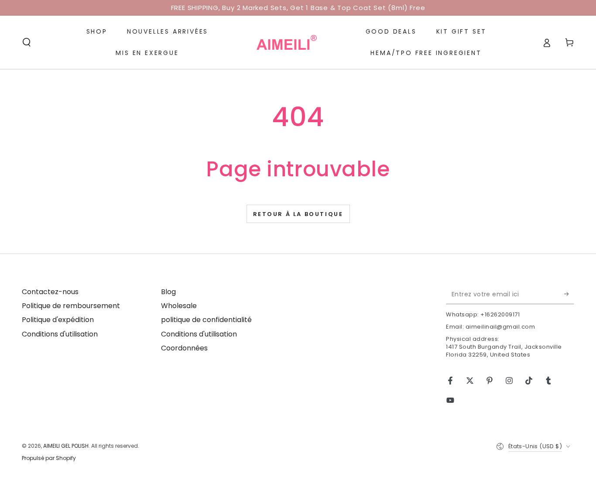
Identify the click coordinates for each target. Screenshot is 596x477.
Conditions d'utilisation (60, 334)
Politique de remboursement (71, 306)
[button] (26, 42)
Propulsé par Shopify (49, 458)
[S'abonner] (569, 294)
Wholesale (179, 306)
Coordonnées (184, 348)
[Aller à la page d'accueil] (287, 42)
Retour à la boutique (298, 214)
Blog (168, 292)
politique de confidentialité (206, 320)
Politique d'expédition (58, 320)
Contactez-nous (50, 292)
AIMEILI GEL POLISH (66, 446)
